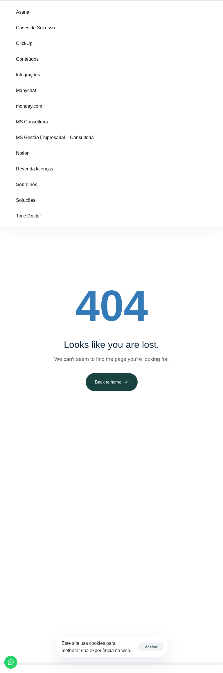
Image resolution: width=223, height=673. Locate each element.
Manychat (26, 90)
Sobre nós (26, 184)
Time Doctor (28, 215)
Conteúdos (27, 59)
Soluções (25, 200)
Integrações (28, 74)
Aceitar (151, 647)
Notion (23, 153)
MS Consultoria (32, 121)
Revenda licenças (34, 168)
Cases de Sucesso (35, 27)
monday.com (29, 106)
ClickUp (24, 43)
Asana (22, 12)
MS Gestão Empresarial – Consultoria (55, 137)
